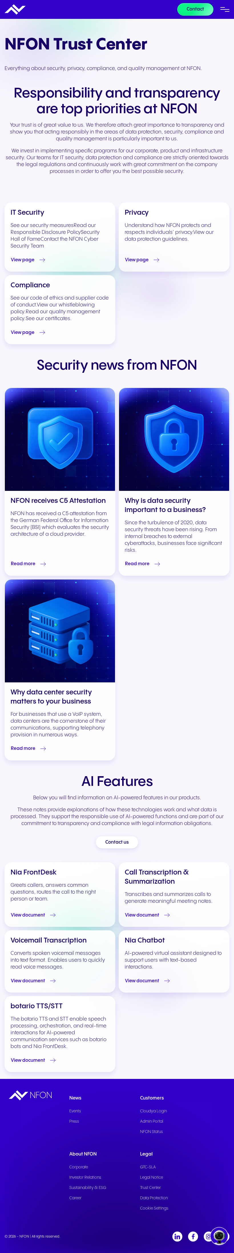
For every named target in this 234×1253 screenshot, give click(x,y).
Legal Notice (151, 1178)
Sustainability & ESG (87, 1188)
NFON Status (151, 1132)
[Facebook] (193, 1237)
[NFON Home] (15, 9)
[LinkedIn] (177, 1237)
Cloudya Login (153, 1111)
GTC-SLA (148, 1167)
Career (75, 1198)
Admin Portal (151, 1121)
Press (74, 1121)
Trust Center (150, 1188)
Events (75, 1111)
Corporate (78, 1167)
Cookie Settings (154, 1208)
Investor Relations (85, 1178)
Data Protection (154, 1198)
